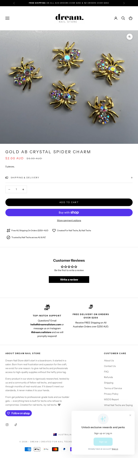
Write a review (69, 279)
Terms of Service (113, 388)
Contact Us (110, 366)
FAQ (106, 371)
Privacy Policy (111, 393)
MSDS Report (111, 399)
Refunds (108, 377)
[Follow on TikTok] (16, 424)
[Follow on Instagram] (7, 424)
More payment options (69, 220)
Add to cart (69, 202)
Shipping (108, 382)
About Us (109, 360)
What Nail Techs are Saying (118, 405)
